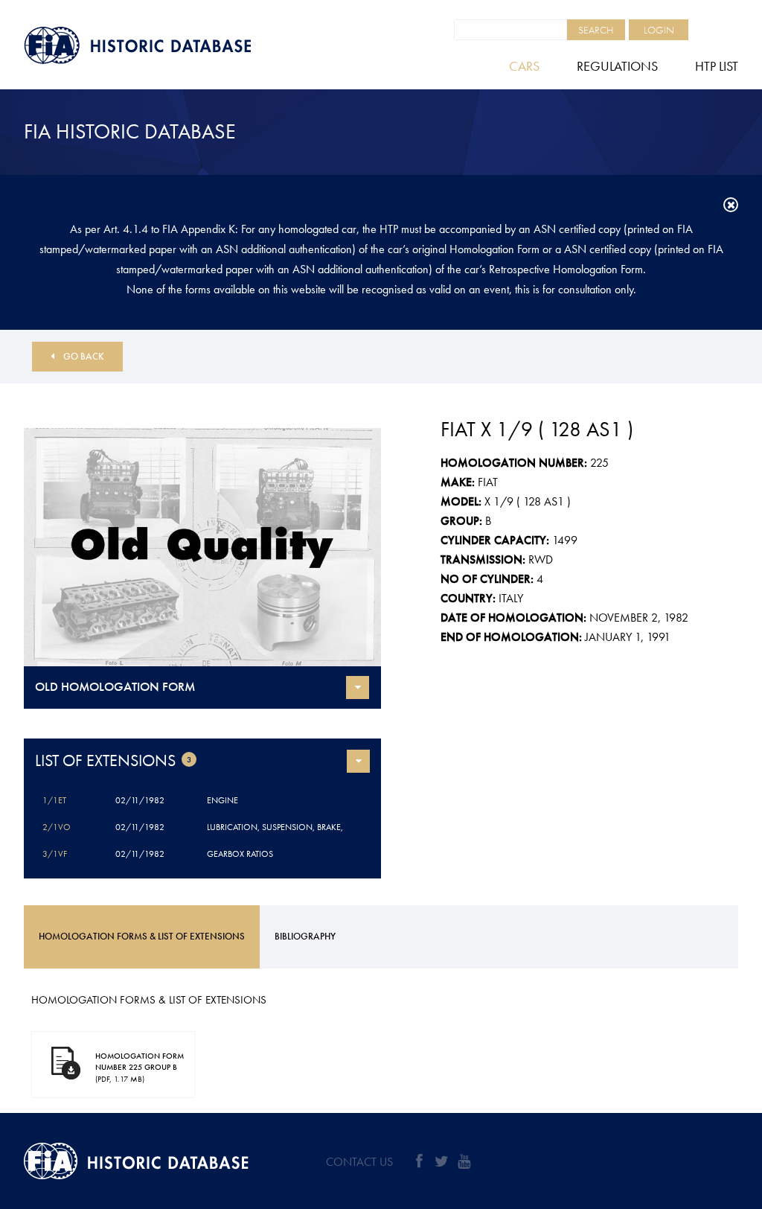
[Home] (172, 45)
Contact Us (359, 1162)
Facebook (419, 1161)
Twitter (441, 1161)
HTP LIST (716, 65)
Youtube (463, 1161)
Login (659, 29)
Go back (83, 356)
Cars (524, 65)
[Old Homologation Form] (202, 547)
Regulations (617, 65)
